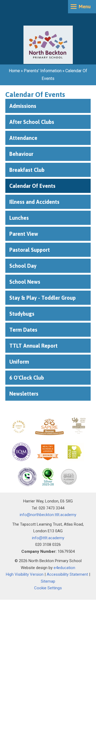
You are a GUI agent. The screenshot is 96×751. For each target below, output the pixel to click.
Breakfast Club (27, 170)
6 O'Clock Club (26, 378)
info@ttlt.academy (48, 537)
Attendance (23, 138)
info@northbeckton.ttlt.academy (48, 514)
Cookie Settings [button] (48, 588)
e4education (64, 567)
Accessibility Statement (67, 574)
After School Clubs (31, 122)
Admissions (22, 106)
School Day (23, 266)
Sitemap (48, 581)
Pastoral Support (29, 250)
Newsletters (23, 394)
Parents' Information (43, 70)
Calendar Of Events (32, 186)
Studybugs (21, 314)
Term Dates (23, 330)
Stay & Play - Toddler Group (42, 298)
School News (24, 282)
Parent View (23, 234)
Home (14, 70)
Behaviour (21, 154)
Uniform (19, 362)
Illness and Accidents (34, 202)
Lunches (19, 218)
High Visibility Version (24, 574)
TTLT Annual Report (33, 346)
